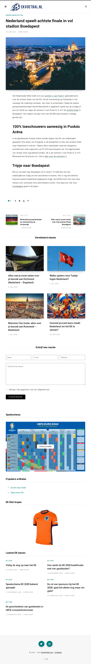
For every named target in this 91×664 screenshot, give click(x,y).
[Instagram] (49, 644)
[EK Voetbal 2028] (26, 6)
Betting (50, 580)
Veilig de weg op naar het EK (21, 565)
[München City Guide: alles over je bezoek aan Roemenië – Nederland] (25, 306)
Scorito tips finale (18, 488)
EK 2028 (9, 561)
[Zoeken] (86, 6)
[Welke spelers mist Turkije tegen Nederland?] (66, 258)
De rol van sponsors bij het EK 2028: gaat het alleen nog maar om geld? (65, 587)
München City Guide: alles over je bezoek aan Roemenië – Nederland (24, 326)
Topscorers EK (17, 493)
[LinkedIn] (24, 201)
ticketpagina (17, 186)
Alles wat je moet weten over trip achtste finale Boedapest (61, 222)
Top (46, 659)
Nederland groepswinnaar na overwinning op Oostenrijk (31, 222)
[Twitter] (41, 644)
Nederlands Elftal (14, 15)
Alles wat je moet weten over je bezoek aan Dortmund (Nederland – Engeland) (23, 279)
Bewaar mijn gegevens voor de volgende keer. (29, 389)
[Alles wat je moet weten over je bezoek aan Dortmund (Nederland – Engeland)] (25, 258)
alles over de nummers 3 (55, 156)
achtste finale (72, 110)
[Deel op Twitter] (4, 109)
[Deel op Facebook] (4, 102)
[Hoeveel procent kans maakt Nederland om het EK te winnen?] (66, 305)
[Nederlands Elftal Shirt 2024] (45, 527)
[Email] (4, 115)
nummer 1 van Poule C (54, 96)
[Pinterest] (28, 201)
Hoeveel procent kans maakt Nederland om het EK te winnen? (65, 326)
